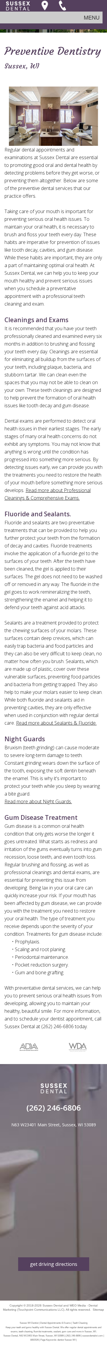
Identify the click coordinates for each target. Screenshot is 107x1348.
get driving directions (53, 1264)
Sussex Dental (52, 1305)
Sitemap (98, 1309)
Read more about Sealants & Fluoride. (56, 723)
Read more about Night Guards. (38, 801)
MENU (92, 17)
